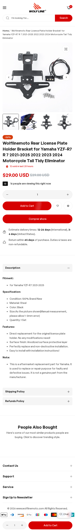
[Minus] (7, 195)
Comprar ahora (37, 218)
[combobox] (37, 18)
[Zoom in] (66, 49)
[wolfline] (37, 8)
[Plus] (68, 195)
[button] (66, 77)
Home (6, 30)
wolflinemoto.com (33, 508)
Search (64, 17)
